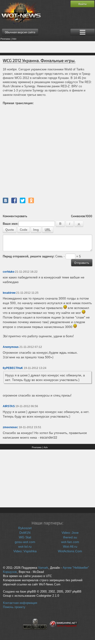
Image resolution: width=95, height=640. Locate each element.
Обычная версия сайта (20, 32)
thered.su (70, 537)
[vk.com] (5, 200)
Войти (82, 4)
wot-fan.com (70, 542)
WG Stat (25, 537)
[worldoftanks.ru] (35, 632)
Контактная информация (20, 603)
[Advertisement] (47, 47)
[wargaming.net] (63, 632)
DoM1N (24, 532)
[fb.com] (14, 200)
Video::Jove (70, 532)
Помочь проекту (14, 607)
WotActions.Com (70, 551)
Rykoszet (25, 528)
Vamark (43, 567)
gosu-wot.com (25, 542)
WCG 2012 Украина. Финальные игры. (39, 60)
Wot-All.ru (70, 546)
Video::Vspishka (25, 551)
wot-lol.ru (25, 546)
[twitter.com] (22, 200)
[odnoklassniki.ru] (31, 200)
